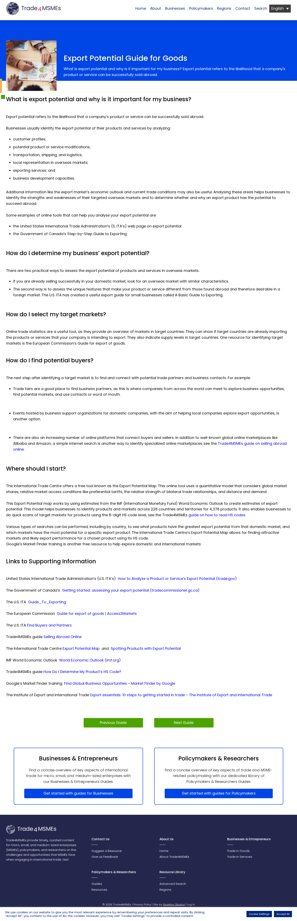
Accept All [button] (283, 914)
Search (260, 8)
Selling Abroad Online (62, 636)
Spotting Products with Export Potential (146, 648)
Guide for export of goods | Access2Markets (97, 613)
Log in (191, 904)
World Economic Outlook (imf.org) (90, 660)
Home (140, 8)
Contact (242, 8)
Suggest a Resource (107, 851)
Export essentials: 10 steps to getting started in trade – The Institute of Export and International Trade (181, 694)
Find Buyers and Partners (49, 625)
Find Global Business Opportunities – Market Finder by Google (119, 683)
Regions (224, 8)
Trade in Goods (238, 851)
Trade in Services (239, 857)
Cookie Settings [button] (259, 914)
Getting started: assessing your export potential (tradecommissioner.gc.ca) (131, 590)
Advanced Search (172, 884)
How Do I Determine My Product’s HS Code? (82, 671)
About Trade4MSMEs (174, 857)
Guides (97, 884)
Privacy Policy (142, 904)
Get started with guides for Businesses (78, 793)
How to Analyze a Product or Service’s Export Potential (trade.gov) (177, 578)
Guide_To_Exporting (47, 602)
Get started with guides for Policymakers (219, 793)
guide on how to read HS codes (217, 514)
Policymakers (201, 8)
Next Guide (184, 722)
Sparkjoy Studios (174, 904)
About (155, 8)
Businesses (175, 8)
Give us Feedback (105, 857)
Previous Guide (113, 722)
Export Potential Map (81, 648)
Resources (99, 889)
